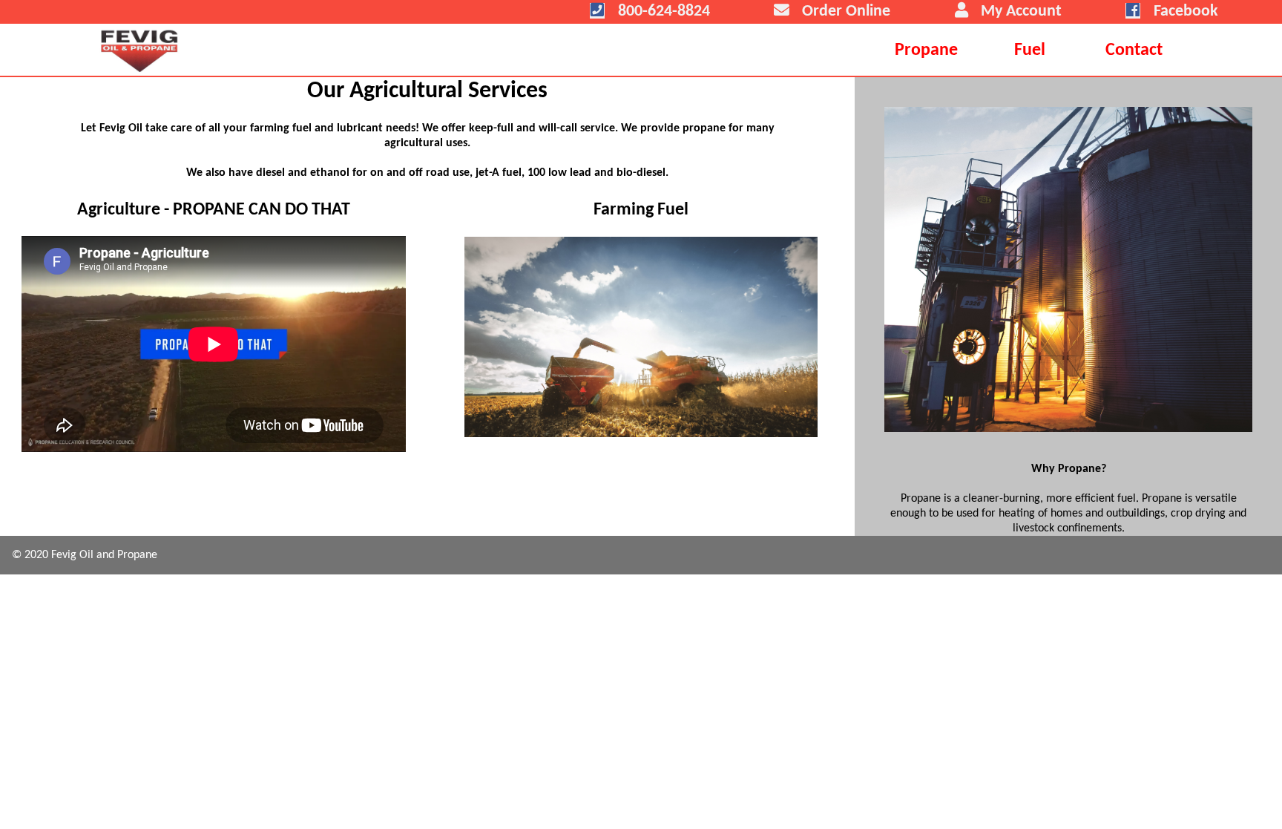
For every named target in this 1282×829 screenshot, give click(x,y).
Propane (926, 50)
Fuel (1029, 50)
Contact (1134, 50)
